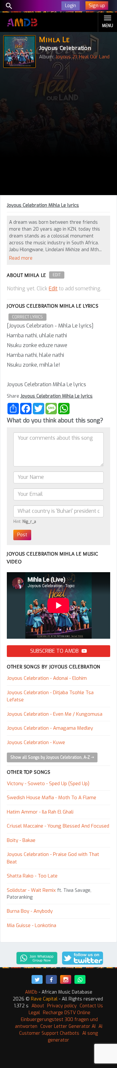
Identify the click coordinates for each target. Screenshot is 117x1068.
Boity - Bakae (21, 840)
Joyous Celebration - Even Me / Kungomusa (54, 714)
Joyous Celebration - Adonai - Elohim (47, 678)
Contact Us (91, 1006)
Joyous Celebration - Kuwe (36, 742)
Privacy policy (62, 1006)
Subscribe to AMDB (55, 651)
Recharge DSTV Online (66, 1013)
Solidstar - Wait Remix (31, 890)
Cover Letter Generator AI (68, 1026)
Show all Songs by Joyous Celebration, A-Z (50, 757)
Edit (57, 275)
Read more (20, 258)
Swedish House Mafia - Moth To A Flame (51, 797)
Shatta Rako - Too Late (32, 876)
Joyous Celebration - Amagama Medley (50, 728)
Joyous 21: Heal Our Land (82, 56)
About (38, 1006)
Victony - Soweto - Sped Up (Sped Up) (48, 783)
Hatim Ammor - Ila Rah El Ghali (40, 812)
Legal (34, 1013)
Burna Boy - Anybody (30, 911)
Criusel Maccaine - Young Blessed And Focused (58, 826)
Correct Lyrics (27, 317)
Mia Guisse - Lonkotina (31, 925)
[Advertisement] (58, 133)
